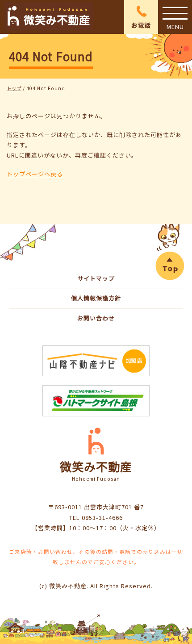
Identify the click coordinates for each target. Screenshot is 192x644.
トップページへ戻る (35, 174)
